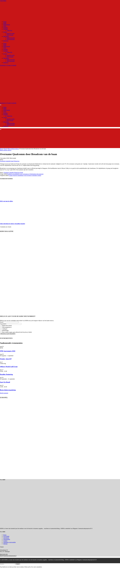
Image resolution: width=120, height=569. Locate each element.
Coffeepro (4, 329)
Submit (17, 564)
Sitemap (5, 543)
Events (5, 32)
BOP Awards (10, 35)
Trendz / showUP (6, 359)
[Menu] (0, 129)
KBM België (6, 24)
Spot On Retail (5, 382)
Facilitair (5, 29)
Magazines (6, 36)
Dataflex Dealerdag (6, 374)
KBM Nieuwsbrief (7, 325)
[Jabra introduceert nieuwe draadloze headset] (15, 220)
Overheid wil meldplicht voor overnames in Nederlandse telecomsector (25, 174)
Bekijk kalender (4, 393)
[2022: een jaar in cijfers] (15, 198)
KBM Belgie (5, 330)
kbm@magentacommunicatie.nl (8, 555)
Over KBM (6, 536)
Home (4, 21)
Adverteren (6, 538)
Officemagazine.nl (6, 327)
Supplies (5, 27)
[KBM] (41, 101)
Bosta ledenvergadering (8, 390)
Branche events (10, 33)
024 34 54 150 (4, 554)
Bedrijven (5, 40)
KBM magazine (11, 38)
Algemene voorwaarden (9, 542)
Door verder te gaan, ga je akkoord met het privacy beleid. (17, 332)
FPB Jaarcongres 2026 (7, 351)
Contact (5, 540)
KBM (4, 23)
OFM (4, 26)
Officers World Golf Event (8, 366)
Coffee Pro (9, 30)
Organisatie (3, 324)
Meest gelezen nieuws (5, 150)
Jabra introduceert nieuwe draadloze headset (12, 223)
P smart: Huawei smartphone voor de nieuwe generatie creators (25, 175)
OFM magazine (11, 39)
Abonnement (6, 539)
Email (1, 322)
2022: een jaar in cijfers (6, 201)
